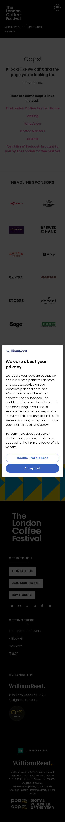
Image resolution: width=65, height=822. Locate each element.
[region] (32, 411)
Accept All (32, 468)
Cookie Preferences (32, 458)
